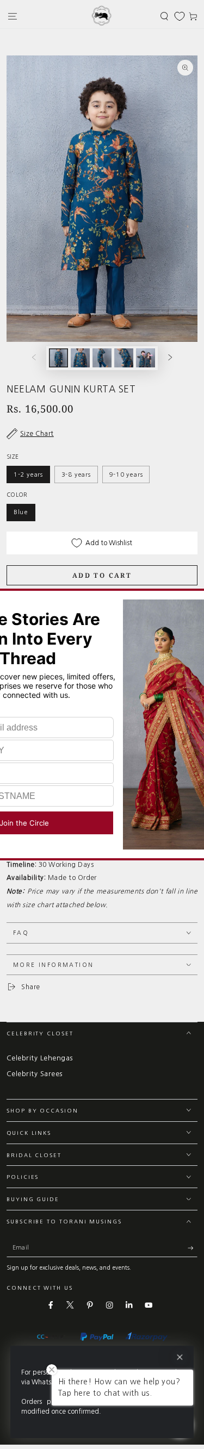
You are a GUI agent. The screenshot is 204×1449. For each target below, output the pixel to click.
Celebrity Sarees (35, 1073)
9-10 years (126, 474)
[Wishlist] (179, 16)
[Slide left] (33, 357)
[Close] (179, 1357)
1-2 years (28, 474)
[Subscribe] (192, 1248)
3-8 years (76, 474)
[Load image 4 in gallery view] (123, 357)
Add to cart (102, 575)
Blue (21, 512)
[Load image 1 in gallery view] (58, 357)
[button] (164, 16)
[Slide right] (170, 357)
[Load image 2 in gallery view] (80, 357)
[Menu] (12, 16)
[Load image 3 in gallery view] (102, 357)
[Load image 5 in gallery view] (145, 357)
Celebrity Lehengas (40, 1057)
